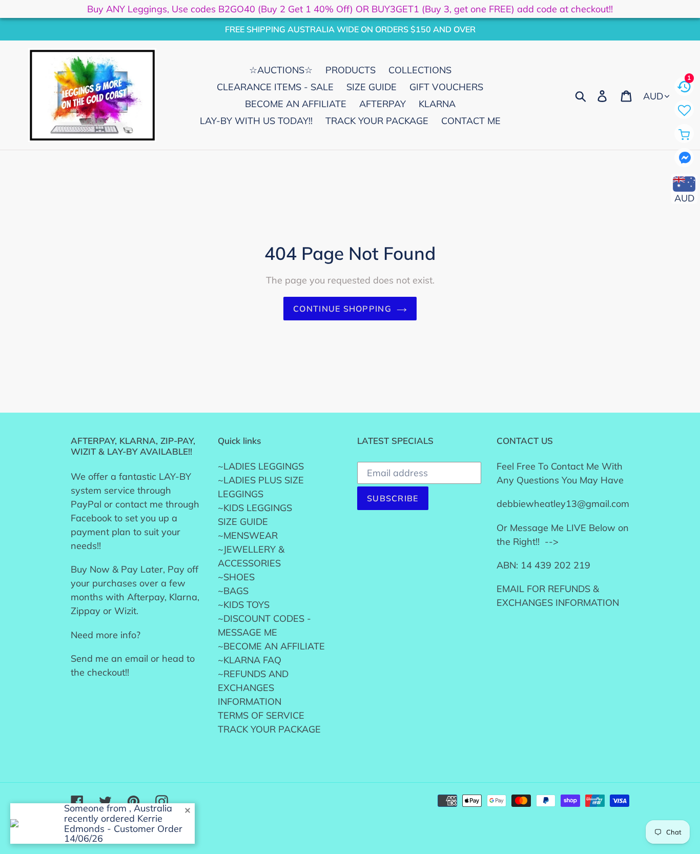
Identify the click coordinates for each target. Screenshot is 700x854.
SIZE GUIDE (243, 521)
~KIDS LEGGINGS (255, 508)
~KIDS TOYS (244, 605)
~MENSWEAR (248, 535)
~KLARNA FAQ (249, 660)
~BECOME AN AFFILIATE (271, 646)
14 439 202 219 (555, 565)
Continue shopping (342, 308)
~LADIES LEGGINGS (261, 466)
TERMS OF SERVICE (261, 715)
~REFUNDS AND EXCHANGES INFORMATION (253, 687)
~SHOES (236, 577)
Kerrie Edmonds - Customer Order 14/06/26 (123, 828)
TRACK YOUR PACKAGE (269, 729)
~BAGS (233, 591)
